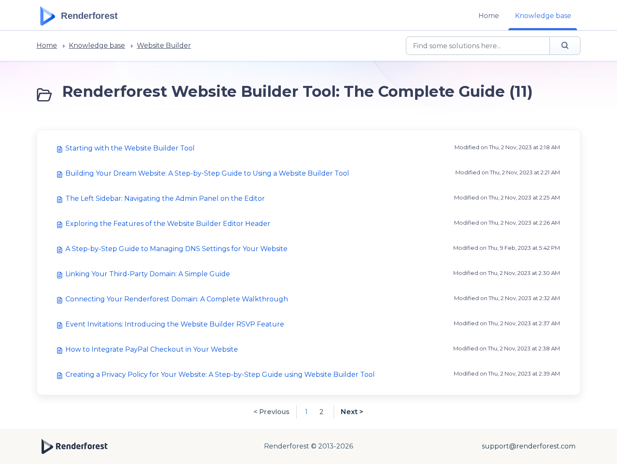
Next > (352, 412)
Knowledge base (543, 16)
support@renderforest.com (528, 446)
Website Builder (164, 45)
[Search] (564, 45)
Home (488, 16)
